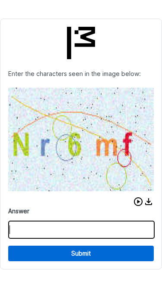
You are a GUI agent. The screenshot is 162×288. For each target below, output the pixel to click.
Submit (81, 253)
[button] (138, 201)
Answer (18, 211)
